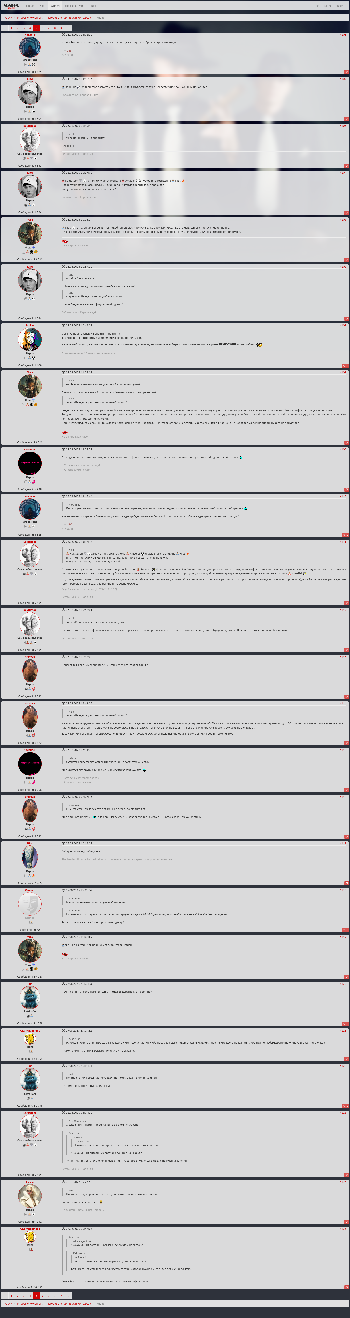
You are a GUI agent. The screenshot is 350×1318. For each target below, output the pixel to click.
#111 (343, 541)
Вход (340, 5)
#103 (343, 126)
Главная (29, 5)
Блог (43, 5)
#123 (343, 1112)
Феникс (30, 890)
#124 (343, 1182)
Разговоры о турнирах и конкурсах (68, 17)
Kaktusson (30, 126)
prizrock (30, 657)
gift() (69, 50)
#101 (343, 34)
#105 (343, 219)
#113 (343, 657)
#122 (343, 1066)
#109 (343, 449)
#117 (343, 843)
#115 (343, 750)
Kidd (30, 79)
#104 (343, 172)
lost (30, 983)
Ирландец (30, 449)
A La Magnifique (30, 1030)
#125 (343, 1228)
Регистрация (324, 5)
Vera (30, 219)
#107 (343, 325)
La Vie (30, 1182)
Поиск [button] (92, 5)
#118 (343, 890)
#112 (343, 610)
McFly (30, 325)
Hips (30, 843)
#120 (343, 983)
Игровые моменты (29, 17)
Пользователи (74, 5)
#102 (343, 79)
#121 (343, 1030)
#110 (343, 496)
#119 (343, 937)
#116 (343, 797)
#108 (343, 372)
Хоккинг (30, 34)
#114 (343, 703)
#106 (343, 266)
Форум (55, 5)
